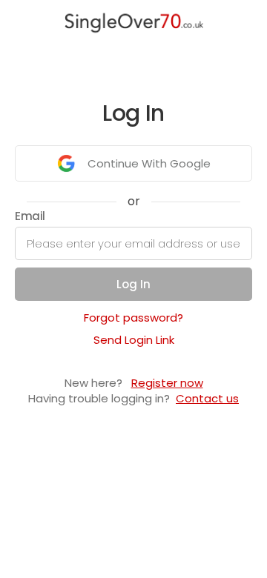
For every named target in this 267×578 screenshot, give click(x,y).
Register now (167, 383)
